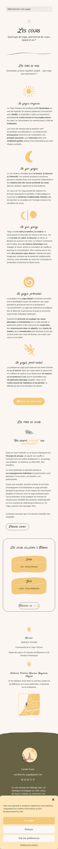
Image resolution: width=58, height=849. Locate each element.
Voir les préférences (29, 838)
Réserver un (29, 606)
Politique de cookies (29, 845)
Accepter (29, 820)
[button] (53, 799)
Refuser (29, 829)
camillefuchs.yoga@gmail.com (28, 774)
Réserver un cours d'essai (29, 401)
